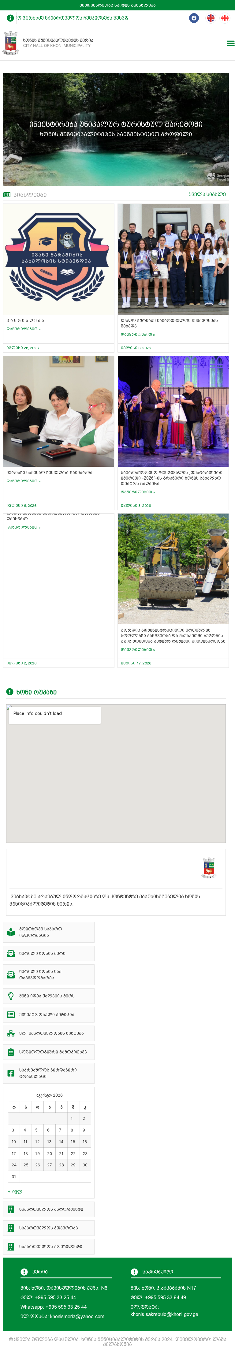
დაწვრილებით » (23, 329)
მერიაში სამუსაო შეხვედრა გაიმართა (49, 472)
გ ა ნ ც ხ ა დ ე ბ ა (25, 320)
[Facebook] (194, 18)
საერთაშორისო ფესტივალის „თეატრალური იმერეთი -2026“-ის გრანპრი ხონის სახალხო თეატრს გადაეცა (171, 478)
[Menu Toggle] (230, 43)
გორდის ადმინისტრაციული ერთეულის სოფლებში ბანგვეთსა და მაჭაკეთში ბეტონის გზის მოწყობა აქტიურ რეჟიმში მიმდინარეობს (173, 636)
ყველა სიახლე (207, 194)
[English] (210, 18)
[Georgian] (224, 18)
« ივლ (15, 1191)
